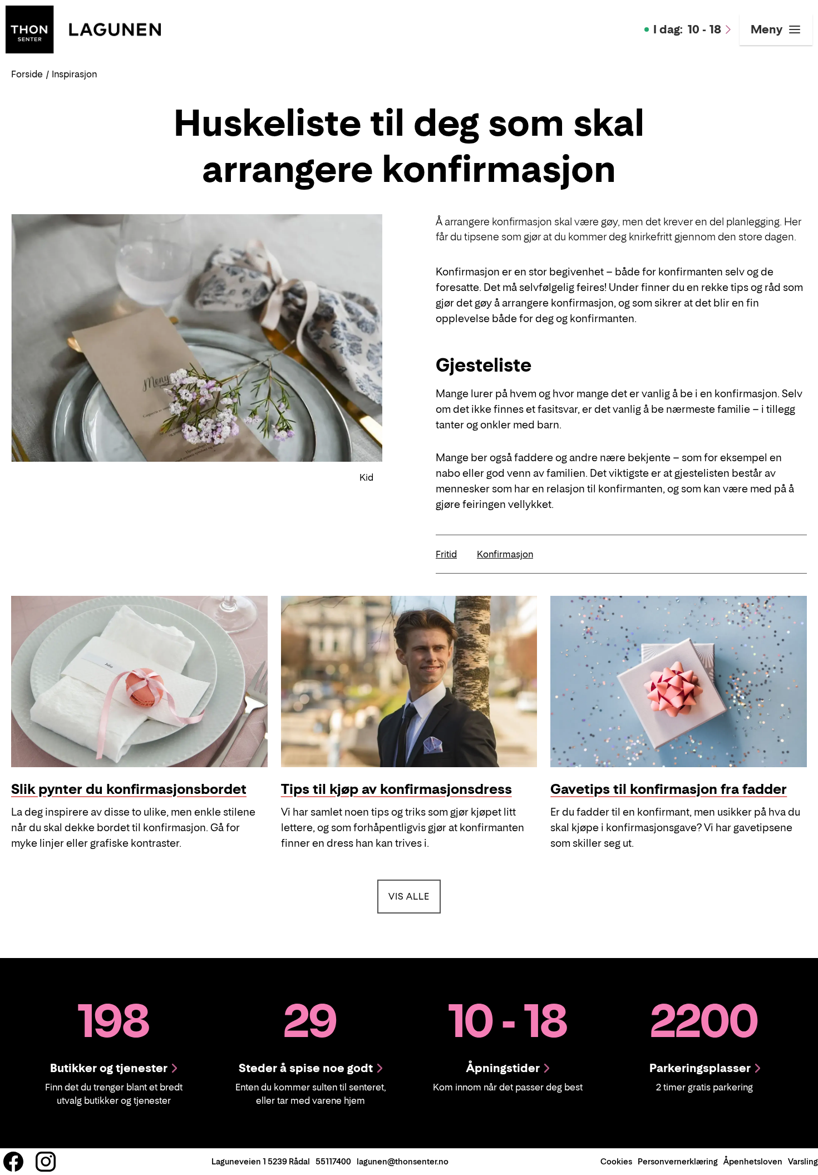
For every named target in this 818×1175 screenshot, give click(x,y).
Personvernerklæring (678, 1161)
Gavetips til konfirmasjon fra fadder (668, 789)
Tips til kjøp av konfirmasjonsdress (396, 789)
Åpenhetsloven (752, 1161)
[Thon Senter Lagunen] (83, 28)
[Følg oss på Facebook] (13, 1161)
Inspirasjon (74, 74)
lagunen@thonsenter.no (403, 1161)
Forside (27, 74)
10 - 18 (687, 29)
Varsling (803, 1161)
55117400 (333, 1161)
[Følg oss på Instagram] (45, 1161)
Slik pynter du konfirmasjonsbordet (129, 789)
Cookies (616, 1161)
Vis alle (414, 896)
